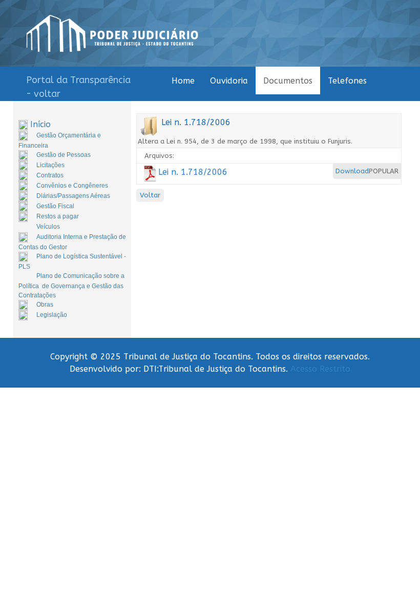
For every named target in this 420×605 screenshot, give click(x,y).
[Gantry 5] (112, 33)
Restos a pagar (57, 216)
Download (352, 171)
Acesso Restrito (320, 369)
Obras (44, 304)
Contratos (50, 175)
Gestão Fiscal (55, 206)
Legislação (51, 314)
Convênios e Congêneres (72, 185)
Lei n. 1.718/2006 (192, 172)
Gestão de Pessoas (63, 154)
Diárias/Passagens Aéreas (73, 195)
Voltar (150, 195)
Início (40, 124)
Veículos (48, 226)
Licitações (50, 165)
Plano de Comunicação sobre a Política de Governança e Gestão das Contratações (71, 285)
